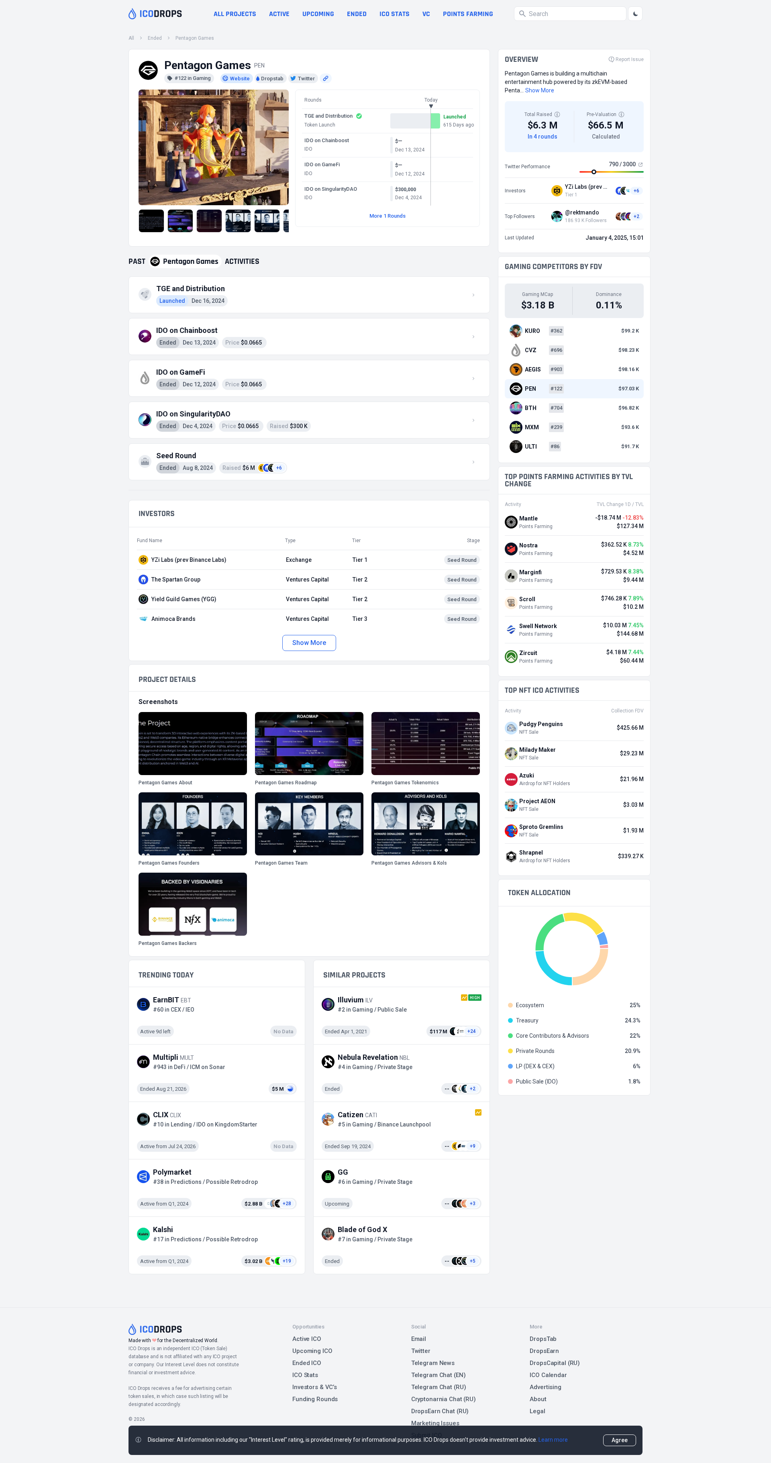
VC (426, 13)
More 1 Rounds (387, 216)
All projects (235, 13)
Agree (620, 1440)
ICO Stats (305, 1375)
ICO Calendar (548, 1375)
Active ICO (306, 1339)
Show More (309, 643)
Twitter (420, 1351)
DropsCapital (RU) (555, 1363)
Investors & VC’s (314, 1387)
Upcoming (318, 13)
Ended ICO (306, 1363)
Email (418, 1339)
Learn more (553, 1439)
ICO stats (394, 13)
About (538, 1399)
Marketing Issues (435, 1423)
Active (279, 13)
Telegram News (433, 1363)
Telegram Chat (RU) (438, 1387)
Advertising (545, 1387)
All (131, 38)
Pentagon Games (194, 38)
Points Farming (468, 13)
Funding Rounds (315, 1399)
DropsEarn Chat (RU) (440, 1411)
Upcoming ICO (312, 1351)
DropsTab (543, 1339)
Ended (357, 13)
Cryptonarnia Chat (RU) (443, 1399)
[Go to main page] (155, 13)
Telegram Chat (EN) (438, 1375)
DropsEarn (544, 1351)
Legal (537, 1411)
